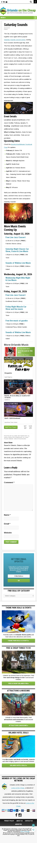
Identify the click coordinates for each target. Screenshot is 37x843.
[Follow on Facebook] (1, 2)
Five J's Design (25, 831)
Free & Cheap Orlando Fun (17, 683)
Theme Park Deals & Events (18, 641)
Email (7, 524)
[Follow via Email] (6, 2)
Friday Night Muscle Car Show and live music (16, 307)
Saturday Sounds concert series (14, 40)
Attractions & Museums (18, 725)
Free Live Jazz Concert (16, 237)
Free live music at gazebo (17, 320)
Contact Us (29, 821)
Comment (9, 482)
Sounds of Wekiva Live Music (18, 263)
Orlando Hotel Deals (18, 765)
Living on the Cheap (17, 788)
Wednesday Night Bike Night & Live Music (18, 279)
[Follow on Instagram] (4, 2)
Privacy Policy (9, 821)
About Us (19, 821)
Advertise (18, 824)
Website (8, 533)
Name (7, 515)
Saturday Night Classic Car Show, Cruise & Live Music (17, 250)
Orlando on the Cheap (18, 11)
